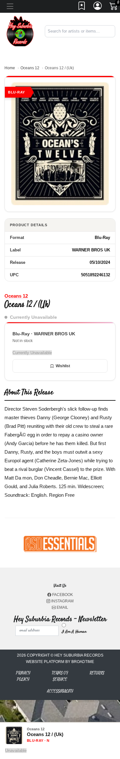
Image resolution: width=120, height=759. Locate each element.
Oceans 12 (29, 68)
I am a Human (74, 632)
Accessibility (60, 691)
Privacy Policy (23, 676)
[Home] (20, 30)
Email (62, 607)
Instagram (62, 601)
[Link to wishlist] (81, 7)
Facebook (62, 594)
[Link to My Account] (97, 7)
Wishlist (63, 366)
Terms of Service (60, 676)
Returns (97, 673)
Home (9, 68)
